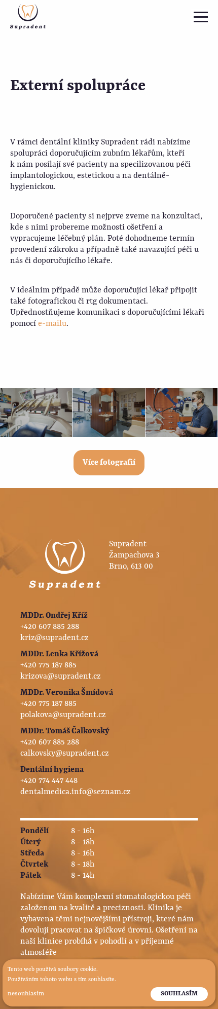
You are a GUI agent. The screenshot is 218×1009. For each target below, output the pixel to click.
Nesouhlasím (26, 993)
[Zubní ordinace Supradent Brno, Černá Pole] (28, 16)
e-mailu (52, 323)
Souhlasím (179, 993)
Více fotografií (109, 462)
